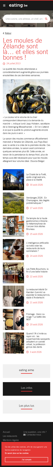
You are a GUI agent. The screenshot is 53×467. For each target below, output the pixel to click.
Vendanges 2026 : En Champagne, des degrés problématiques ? (37, 200)
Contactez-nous (33, 434)
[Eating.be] (18, 5)
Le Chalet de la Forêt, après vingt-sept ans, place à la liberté (36, 177)
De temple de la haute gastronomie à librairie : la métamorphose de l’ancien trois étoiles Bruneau (37, 223)
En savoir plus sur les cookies (17, 453)
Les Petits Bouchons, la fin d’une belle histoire (37, 270)
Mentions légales (11, 440)
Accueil (6, 432)
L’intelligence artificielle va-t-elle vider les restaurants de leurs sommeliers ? (37, 247)
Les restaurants (10, 436)
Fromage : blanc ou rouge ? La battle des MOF (36, 317)
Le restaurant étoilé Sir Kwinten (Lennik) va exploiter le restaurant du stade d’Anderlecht (38, 293)
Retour (8, 33)
